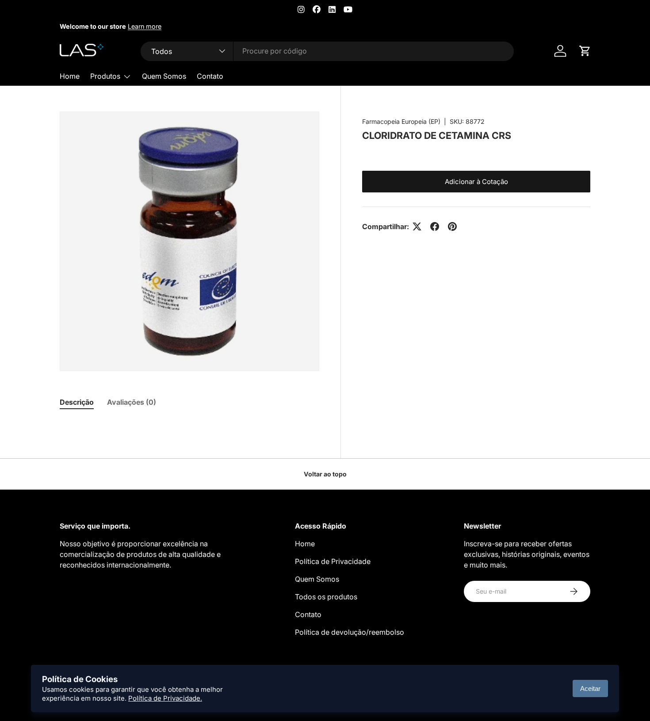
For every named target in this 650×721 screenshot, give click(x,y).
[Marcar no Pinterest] (452, 226)
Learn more (144, 26)
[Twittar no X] (417, 226)
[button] (585, 51)
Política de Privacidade (333, 561)
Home (70, 76)
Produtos (105, 76)
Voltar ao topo (325, 474)
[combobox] (327, 51)
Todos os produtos (326, 596)
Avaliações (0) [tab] (131, 402)
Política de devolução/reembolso (349, 632)
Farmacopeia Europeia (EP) (401, 121)
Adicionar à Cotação (476, 181)
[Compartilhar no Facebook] (435, 226)
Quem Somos (164, 76)
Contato (210, 76)
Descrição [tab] (77, 402)
